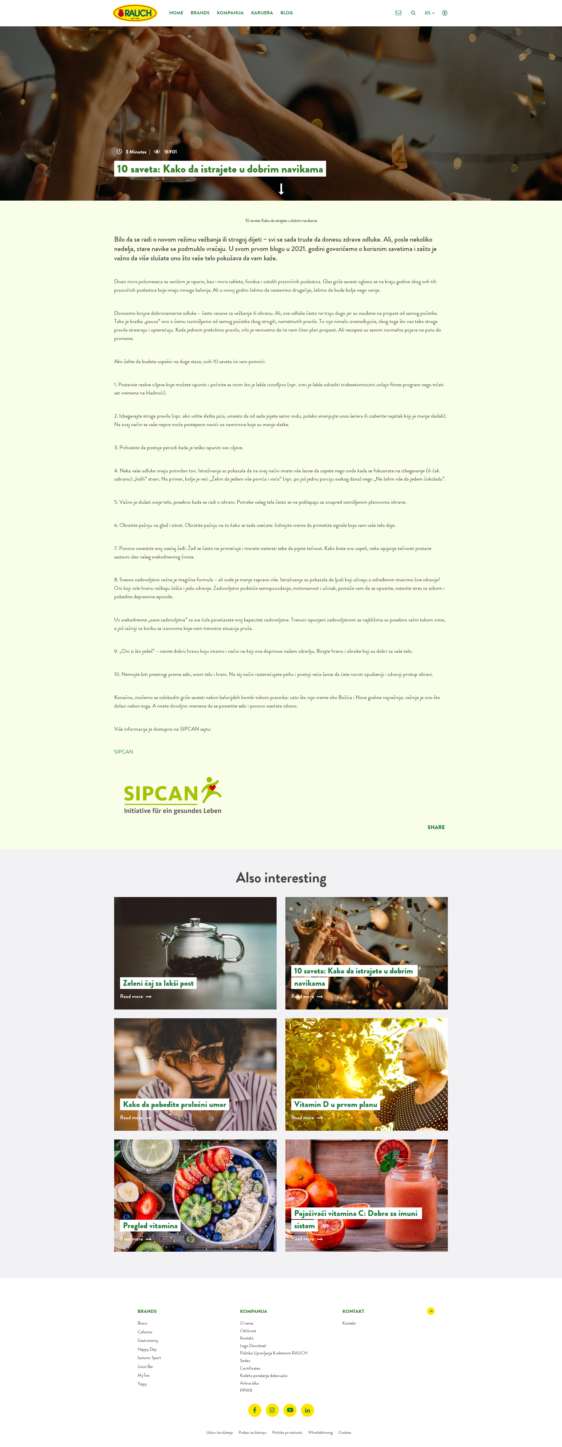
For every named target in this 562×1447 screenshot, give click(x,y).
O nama (246, 1323)
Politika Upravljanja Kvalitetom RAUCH (273, 1353)
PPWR (246, 1390)
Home (176, 12)
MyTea (143, 1375)
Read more (131, 996)
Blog (286, 12)
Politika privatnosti (287, 1432)
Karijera (262, 12)
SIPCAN (123, 752)
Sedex (245, 1360)
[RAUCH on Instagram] (272, 1410)
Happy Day (147, 1349)
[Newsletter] (398, 13)
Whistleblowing (320, 1432)
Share (436, 827)
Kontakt (246, 1338)
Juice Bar (145, 1366)
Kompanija (230, 12)
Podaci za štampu (252, 1432)
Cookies (344, 1432)
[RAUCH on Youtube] (290, 1410)
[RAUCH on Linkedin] (307, 1410)
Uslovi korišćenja (219, 1432)
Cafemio (145, 1332)
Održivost (248, 1331)
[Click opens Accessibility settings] (445, 13)
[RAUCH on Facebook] (254, 1410)
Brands (200, 12)
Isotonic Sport (149, 1357)
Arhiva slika (249, 1383)
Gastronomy (148, 1340)
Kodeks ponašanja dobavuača (263, 1375)
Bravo (142, 1323)
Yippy (142, 1384)
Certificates (250, 1368)
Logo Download (253, 1345)
